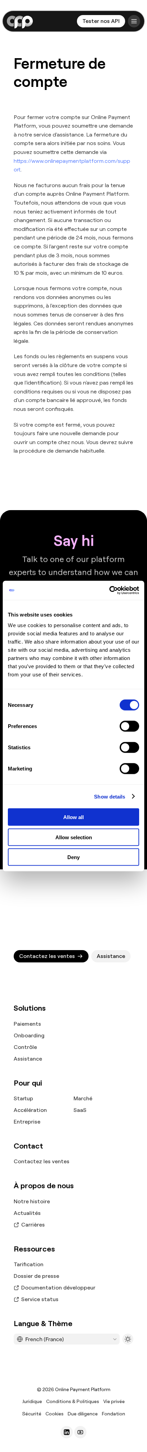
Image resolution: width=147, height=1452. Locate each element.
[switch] (129, 726)
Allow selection (73, 837)
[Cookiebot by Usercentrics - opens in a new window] (109, 590)
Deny (73, 857)
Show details (109, 796)
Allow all (73, 817)
